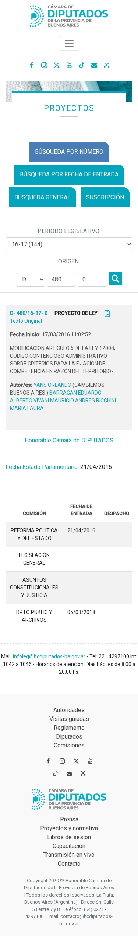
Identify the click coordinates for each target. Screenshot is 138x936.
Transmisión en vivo (69, 854)
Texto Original (26, 321)
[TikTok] (81, 65)
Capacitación (69, 845)
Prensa (69, 819)
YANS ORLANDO (52, 385)
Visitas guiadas (69, 718)
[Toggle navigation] (69, 43)
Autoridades (69, 710)
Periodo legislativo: (69, 231)
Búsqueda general (42, 197)
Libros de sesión (69, 837)
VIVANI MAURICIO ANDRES (64, 400)
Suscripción (105, 197)
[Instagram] (44, 65)
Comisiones (69, 745)
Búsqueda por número (69, 151)
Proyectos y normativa (69, 828)
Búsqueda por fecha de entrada (69, 174)
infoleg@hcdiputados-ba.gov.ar (49, 656)
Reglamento (69, 727)
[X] (56, 65)
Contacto (69, 863)
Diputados (69, 736)
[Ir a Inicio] (69, 14)
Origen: (69, 261)
